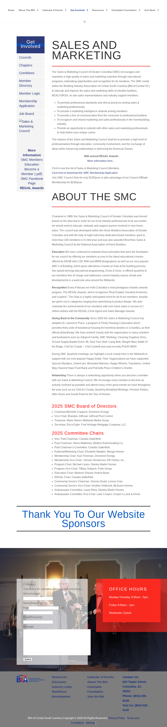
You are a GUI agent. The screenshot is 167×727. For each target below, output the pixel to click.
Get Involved (77, 10)
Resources (98, 10)
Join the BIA (95, 696)
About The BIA (27, 10)
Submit (27, 659)
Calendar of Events (100, 677)
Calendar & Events (52, 10)
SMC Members (32, 159)
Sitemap (90, 722)
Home (11, 10)
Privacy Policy (117, 718)
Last (61, 607)
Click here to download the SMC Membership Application (85, 172)
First (25, 607)
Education (32, 164)
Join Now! (149, 10)
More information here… (101, 161)
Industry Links (62, 687)
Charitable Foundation (124, 10)
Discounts (59, 682)
